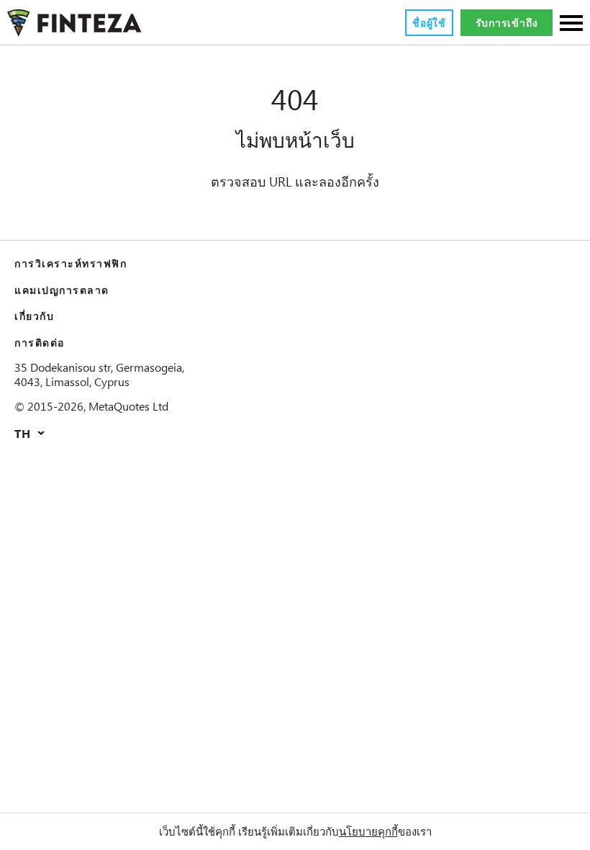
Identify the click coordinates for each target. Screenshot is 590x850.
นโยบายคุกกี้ (368, 831)
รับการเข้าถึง (507, 23)
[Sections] (571, 24)
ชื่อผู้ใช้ (429, 23)
